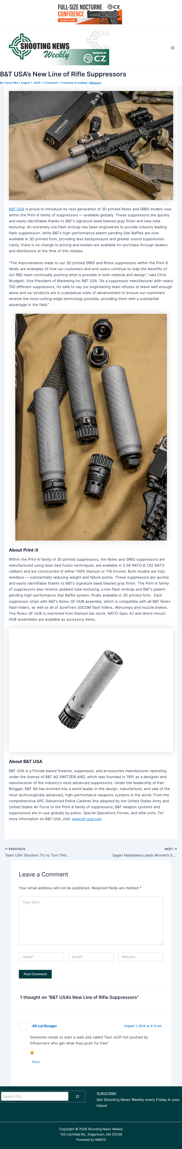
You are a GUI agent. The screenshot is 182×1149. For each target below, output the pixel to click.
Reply (36, 1062)
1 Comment (50, 82)
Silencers (95, 82)
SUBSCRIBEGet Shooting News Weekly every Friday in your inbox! (138, 1099)
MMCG (100, 1140)
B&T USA (16, 209)
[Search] (77, 1096)
